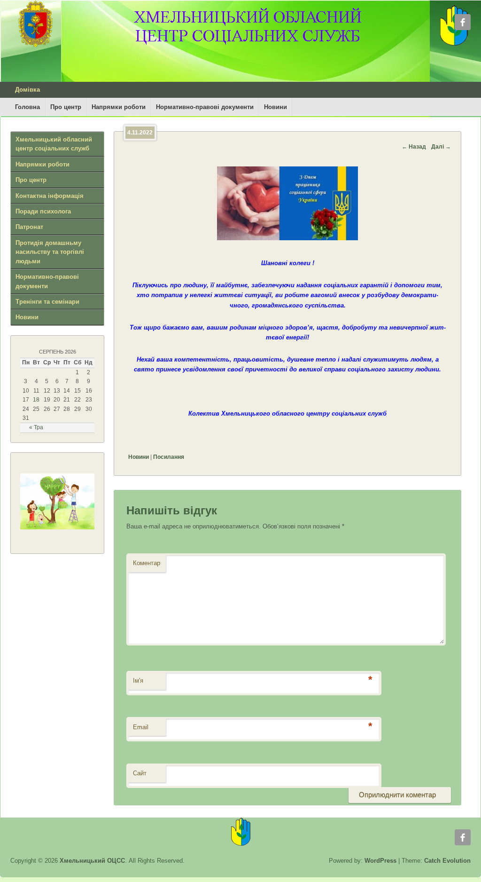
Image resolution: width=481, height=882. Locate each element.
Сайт (140, 773)
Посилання (168, 457)
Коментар (146, 563)
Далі (441, 146)
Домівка (27, 89)
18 (36, 399)
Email (140, 727)
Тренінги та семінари (47, 301)
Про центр (65, 106)
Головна (27, 106)
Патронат (29, 226)
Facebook (463, 22)
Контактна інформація (50, 195)
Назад (414, 146)
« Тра (36, 427)
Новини (275, 106)
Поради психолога (43, 211)
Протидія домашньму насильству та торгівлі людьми (50, 252)
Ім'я (138, 680)
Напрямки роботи (119, 106)
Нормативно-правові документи (205, 106)
